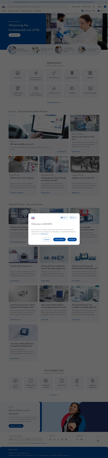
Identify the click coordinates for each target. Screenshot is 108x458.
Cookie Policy (44, 234)
